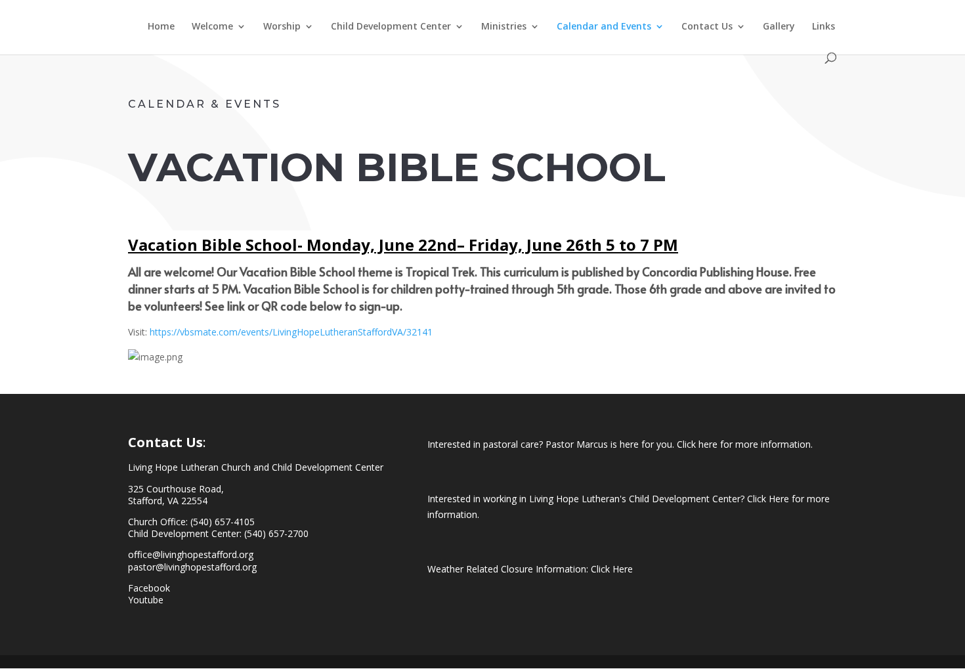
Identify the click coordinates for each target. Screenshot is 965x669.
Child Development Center (391, 27)
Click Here (612, 569)
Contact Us (707, 27)
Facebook (149, 588)
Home (161, 27)
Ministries (503, 27)
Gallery (779, 27)
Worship (282, 27)
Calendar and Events (604, 27)
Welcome (212, 27)
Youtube (145, 599)
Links (823, 27)
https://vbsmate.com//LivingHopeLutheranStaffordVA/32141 (291, 332)
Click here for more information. (745, 444)
